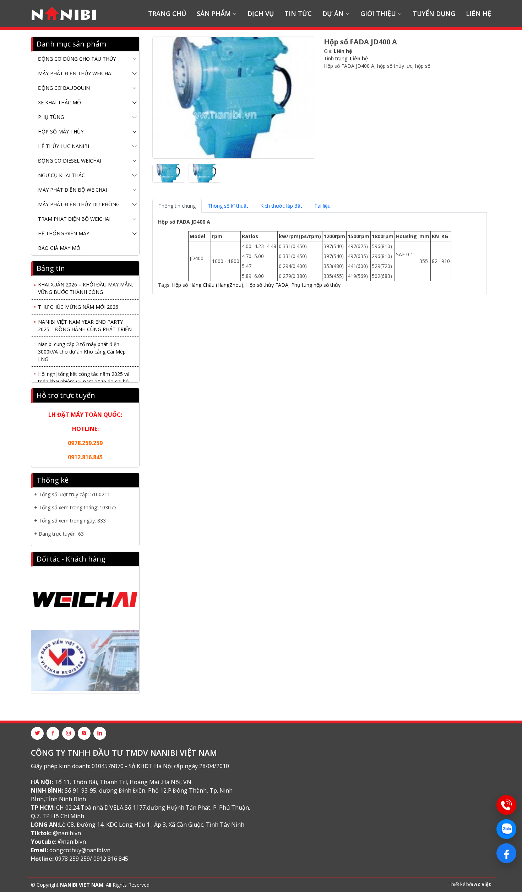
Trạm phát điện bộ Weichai (74, 218)
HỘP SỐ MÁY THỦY (60, 131)
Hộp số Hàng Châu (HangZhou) (207, 284)
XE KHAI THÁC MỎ (59, 102)
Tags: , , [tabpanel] (304, 253)
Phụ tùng (51, 117)
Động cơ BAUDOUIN (64, 87)
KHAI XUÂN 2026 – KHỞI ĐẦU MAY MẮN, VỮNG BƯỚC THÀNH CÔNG (85, 285)
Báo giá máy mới (60, 248)
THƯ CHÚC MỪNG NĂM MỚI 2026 (78, 303)
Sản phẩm (214, 13)
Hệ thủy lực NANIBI (63, 146)
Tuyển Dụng (434, 13)
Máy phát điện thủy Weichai (75, 73)
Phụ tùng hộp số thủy (316, 284)
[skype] (84, 733)
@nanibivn (67, 833)
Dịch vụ (261, 13)
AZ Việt (482, 884)
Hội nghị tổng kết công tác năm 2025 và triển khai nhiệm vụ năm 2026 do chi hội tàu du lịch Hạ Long (84, 378)
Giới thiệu (378, 13)
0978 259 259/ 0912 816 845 (91, 859)
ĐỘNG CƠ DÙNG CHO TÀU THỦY (77, 58)
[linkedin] (99, 733)
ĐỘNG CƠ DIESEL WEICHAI (69, 160)
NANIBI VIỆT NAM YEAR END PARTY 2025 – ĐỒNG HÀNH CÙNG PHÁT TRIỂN (85, 322)
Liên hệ (478, 13)
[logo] (64, 14)
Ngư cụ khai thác (61, 175)
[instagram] (68, 733)
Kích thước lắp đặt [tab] (281, 205)
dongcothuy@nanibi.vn (79, 850)
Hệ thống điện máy (63, 233)
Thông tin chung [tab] (177, 205)
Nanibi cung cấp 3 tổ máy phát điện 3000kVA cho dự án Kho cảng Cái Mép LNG (82, 348)
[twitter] (37, 733)
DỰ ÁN (333, 13)
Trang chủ (167, 13)
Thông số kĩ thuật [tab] (228, 205)
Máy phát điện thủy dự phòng (79, 204)
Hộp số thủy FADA (267, 284)
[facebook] (53, 733)
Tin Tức (298, 13)
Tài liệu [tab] (322, 205)
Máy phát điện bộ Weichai (72, 189)
